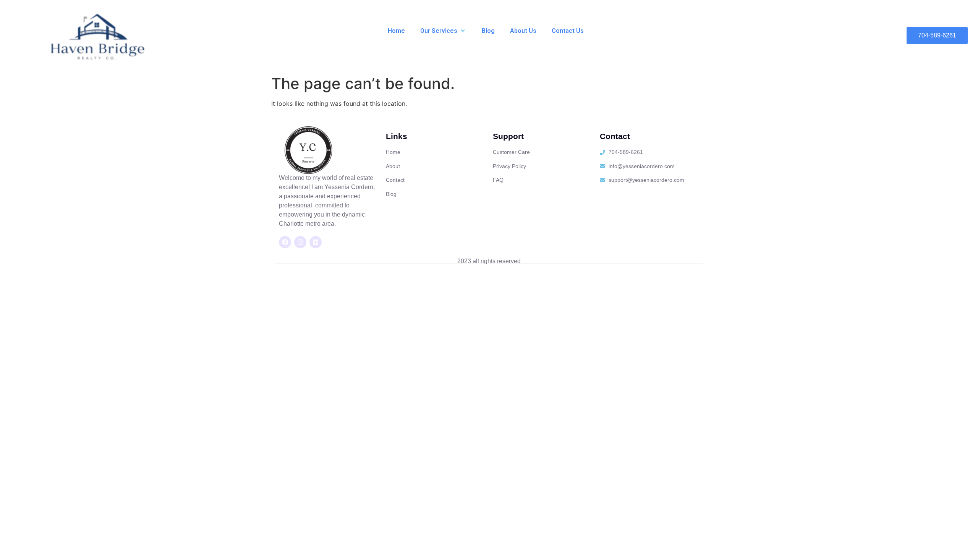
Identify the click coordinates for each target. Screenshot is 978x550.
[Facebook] (285, 242)
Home (396, 30)
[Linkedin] (315, 242)
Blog (488, 30)
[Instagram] (300, 242)
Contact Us (568, 30)
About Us (523, 30)
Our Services (438, 30)
